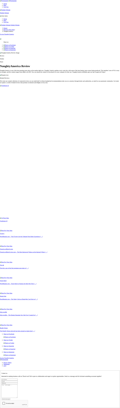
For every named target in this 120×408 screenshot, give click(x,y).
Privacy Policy (8, 362)
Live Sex (6, 7)
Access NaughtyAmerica (7, 358)
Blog (5, 5)
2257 (5, 366)
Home (5, 4)
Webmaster (7, 364)
